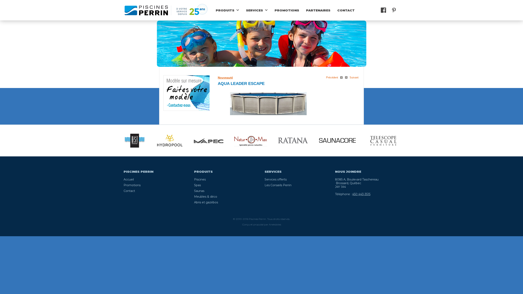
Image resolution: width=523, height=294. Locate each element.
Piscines (200, 179)
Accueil (129, 179)
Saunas (199, 191)
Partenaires (318, 10)
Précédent (332, 77)
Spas (197, 185)
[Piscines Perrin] (146, 10)
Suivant (354, 77)
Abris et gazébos (206, 202)
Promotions (287, 10)
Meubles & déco (205, 196)
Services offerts (276, 179)
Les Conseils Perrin (278, 185)
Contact (346, 10)
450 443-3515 (361, 194)
